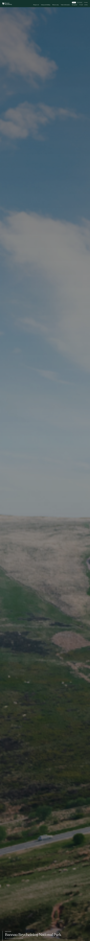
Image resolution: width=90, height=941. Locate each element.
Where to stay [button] (55, 4)
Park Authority (79, 2)
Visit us (74, 2)
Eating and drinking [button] (45, 4)
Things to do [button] (36, 4)
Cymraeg (86, 2)
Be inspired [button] (74, 4)
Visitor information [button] (65, 4)
